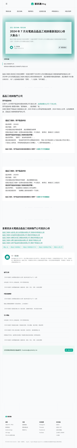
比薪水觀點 (59, 430)
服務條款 (24, 424)
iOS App (7, 432)
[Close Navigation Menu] (6, 4)
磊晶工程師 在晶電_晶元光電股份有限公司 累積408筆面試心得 (23, 232)
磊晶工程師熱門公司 (9, 64)
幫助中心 (24, 430)
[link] (36, 277)
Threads (41, 427)
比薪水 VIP (59, 427)
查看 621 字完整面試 (43, 197)
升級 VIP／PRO (9, 424)
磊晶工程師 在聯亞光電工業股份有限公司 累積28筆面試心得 (22, 238)
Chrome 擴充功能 (10, 435)
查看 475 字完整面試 (43, 149)
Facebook (42, 430)
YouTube (41, 432)
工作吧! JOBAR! (60, 432)
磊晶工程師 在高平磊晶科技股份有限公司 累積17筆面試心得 (22, 243)
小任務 (58, 435)
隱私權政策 (25, 427)
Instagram (42, 424)
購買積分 (7, 427)
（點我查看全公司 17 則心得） (47, 104)
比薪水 (58, 424)
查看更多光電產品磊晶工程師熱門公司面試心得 (16, 66)
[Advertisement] (38, 368)
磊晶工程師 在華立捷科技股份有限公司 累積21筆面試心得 (21, 240)
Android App (8, 430)
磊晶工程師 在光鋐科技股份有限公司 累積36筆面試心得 (21, 235)
